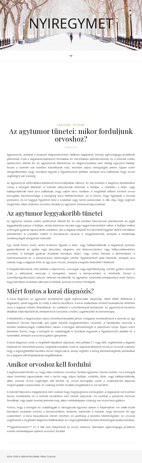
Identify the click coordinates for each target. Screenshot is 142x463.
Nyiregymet (71, 23)
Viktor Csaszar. (48, 456)
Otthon (79, 124)
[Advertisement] (71, 95)
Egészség (64, 124)
